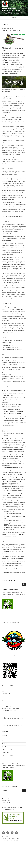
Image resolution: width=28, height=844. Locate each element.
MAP (3, 700)
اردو (15, 420)
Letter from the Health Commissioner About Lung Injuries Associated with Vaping (13, 413)
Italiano (22, 420)
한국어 (16, 418)
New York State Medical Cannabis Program (13, 216)
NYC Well (16, 534)
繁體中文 (11, 420)
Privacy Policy (5, 752)
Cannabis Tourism (6, 741)
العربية (5, 418)
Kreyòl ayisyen (21, 416)
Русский (21, 418)
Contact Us (5, 744)
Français (12, 418)
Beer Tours (5, 738)
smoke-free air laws (16, 110)
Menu (14, 17)
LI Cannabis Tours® (7, 749)
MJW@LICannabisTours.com (14, 725)
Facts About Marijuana (7, 746)
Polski (17, 420)
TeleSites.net (5, 840)
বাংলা (8, 418)
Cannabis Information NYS (11, 30)
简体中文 (6, 420)
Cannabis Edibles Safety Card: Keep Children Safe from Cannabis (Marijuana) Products (14, 522)
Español (15, 416)
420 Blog (4, 735)
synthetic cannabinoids (14, 492)
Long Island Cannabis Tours (11, 9)
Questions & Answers (7, 755)
